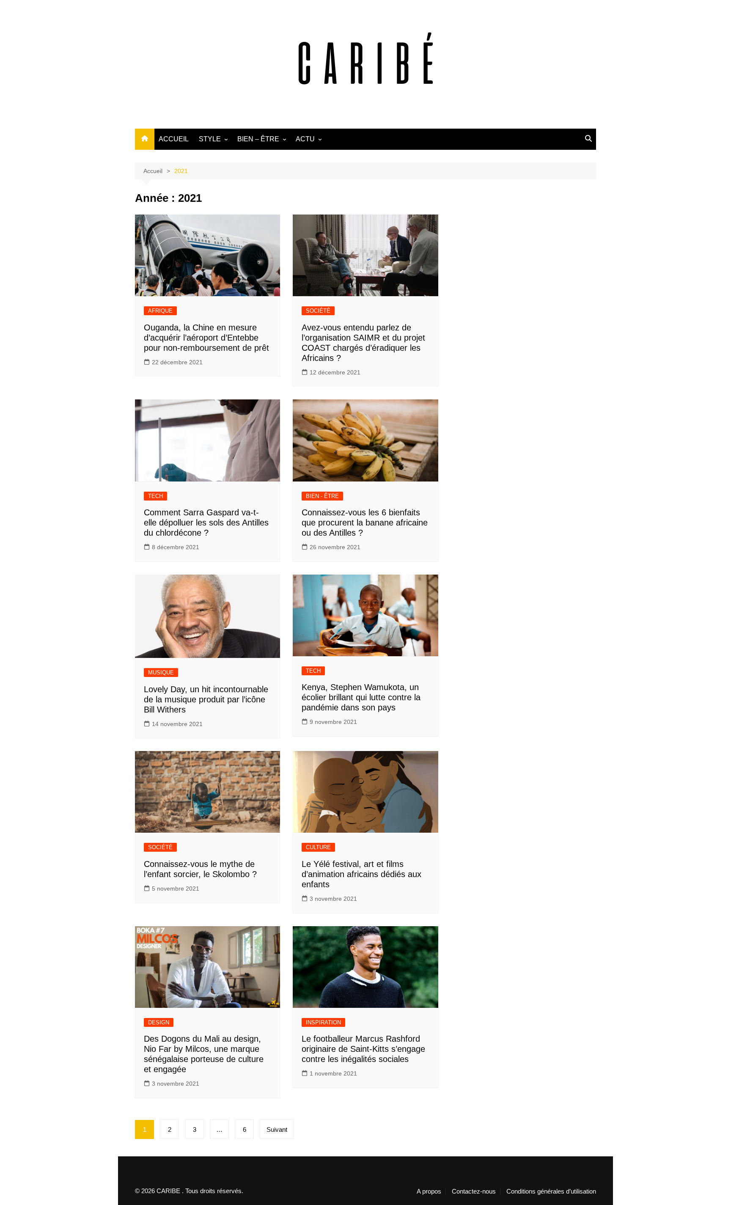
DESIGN (158, 1022)
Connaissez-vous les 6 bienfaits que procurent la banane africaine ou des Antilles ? (365, 522)
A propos (429, 1191)
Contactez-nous (474, 1191)
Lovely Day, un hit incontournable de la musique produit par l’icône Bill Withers (206, 699)
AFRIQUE (160, 311)
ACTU (305, 139)
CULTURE (318, 847)
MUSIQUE (161, 672)
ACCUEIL (174, 139)
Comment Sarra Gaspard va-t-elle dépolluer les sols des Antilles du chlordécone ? (206, 522)
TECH (155, 496)
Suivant (277, 1129)
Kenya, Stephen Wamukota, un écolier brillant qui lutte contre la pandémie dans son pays (361, 697)
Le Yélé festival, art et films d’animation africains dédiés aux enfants (361, 874)
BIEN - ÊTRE (322, 496)
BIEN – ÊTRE (258, 139)
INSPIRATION (323, 1022)
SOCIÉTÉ (318, 311)
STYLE (210, 139)
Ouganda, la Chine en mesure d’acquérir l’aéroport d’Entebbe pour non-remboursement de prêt (206, 337)
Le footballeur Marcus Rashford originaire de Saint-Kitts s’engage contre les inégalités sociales (363, 1049)
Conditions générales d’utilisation (551, 1191)
